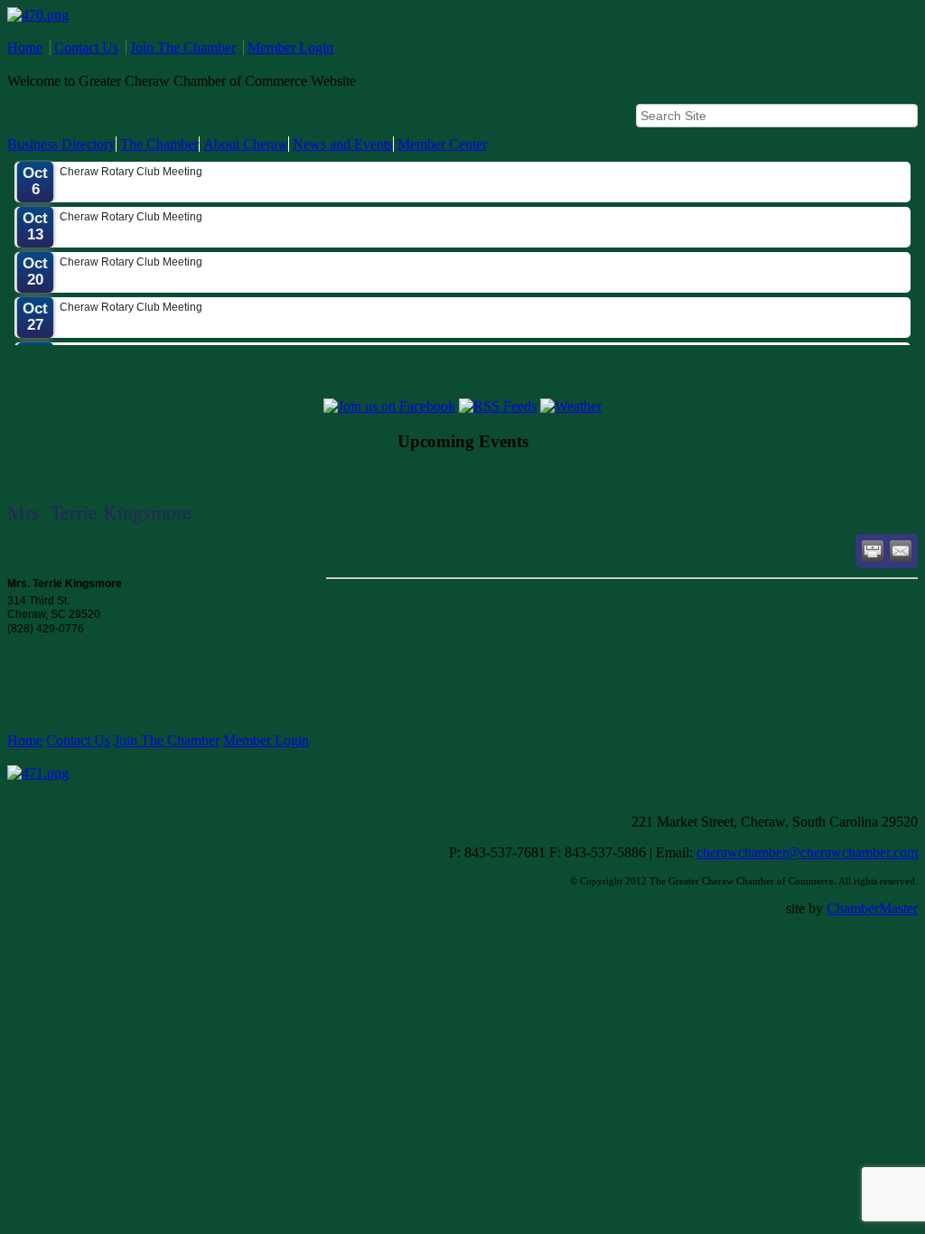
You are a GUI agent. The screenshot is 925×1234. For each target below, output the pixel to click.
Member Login (290, 47)
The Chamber (159, 144)
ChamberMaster (872, 908)
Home (24, 47)
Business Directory (61, 144)
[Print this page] (872, 551)
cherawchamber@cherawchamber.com (807, 852)
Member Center (442, 144)
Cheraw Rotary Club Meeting (131, 164)
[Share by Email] (900, 551)
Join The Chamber (183, 47)
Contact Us (86, 47)
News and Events (343, 144)
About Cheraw (245, 144)
